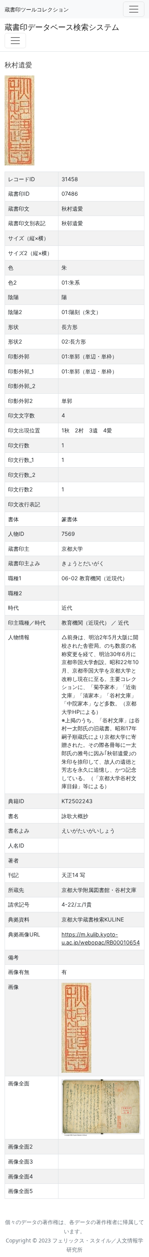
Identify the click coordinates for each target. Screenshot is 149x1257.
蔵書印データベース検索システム (62, 27)
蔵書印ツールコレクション (37, 9)
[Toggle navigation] (133, 9)
